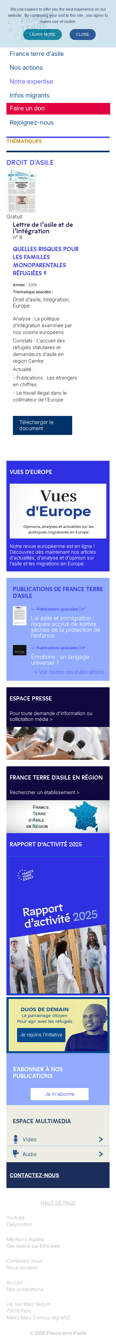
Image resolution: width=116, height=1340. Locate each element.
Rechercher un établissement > (45, 792)
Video (29, 1139)
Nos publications (24, 1289)
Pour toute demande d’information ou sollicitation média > (51, 716)
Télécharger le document (36, 425)
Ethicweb (50, 1246)
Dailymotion (19, 1224)
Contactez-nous (24, 1261)
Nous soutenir (22, 1267)
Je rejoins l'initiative (41, 1035)
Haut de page (58, 1203)
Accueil (14, 1282)
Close (82, 34)
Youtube (15, 1217)
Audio (29, 1154)
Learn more (42, 34)
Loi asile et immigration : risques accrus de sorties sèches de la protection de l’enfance (65, 627)
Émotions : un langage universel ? (60, 659)
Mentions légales (25, 1239)
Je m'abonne (59, 1094)
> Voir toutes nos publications (69, 672)
